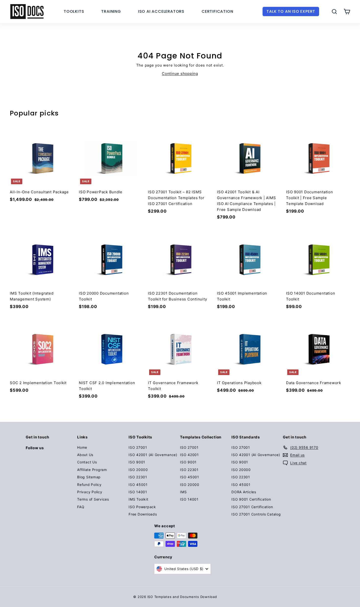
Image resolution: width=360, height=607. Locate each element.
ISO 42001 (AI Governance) (153, 455)
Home (82, 447)
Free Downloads (143, 514)
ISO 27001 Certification (252, 507)
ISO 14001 (138, 492)
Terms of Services (93, 499)
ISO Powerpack (142, 507)
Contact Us (87, 462)
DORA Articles (243, 492)
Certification (217, 11)
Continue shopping (180, 73)
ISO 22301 (138, 477)
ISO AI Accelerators (161, 11)
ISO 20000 (138, 470)
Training (111, 11)
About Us (85, 455)
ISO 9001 (137, 462)
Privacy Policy (89, 492)
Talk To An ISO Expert (290, 11)
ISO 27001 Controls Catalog (256, 514)
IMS (183, 492)
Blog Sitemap (89, 477)
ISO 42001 (189, 455)
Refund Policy (89, 484)
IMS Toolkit (138, 499)
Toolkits (74, 11)
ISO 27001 (138, 447)
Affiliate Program (92, 470)
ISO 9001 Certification (251, 499)
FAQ (80, 507)
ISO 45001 (138, 484)
